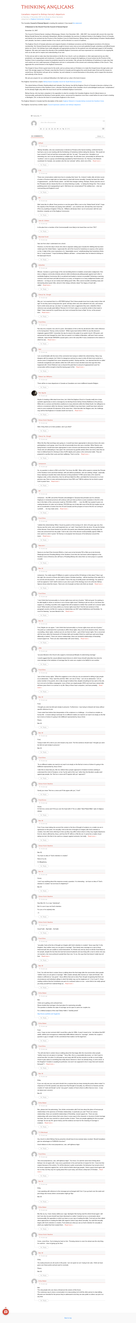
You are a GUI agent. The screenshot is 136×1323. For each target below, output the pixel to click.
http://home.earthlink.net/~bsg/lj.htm (48, 1014)
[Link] (63, 129)
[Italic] (43, 129)
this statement (77, 23)
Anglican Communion (37, 19)
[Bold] (41, 129)
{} (66, 128)
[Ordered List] (52, 129)
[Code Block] (60, 129)
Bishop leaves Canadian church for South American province (62, 81)
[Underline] (46, 129)
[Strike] (49, 129)
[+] (69, 128)
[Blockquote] (57, 129)
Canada (47, 19)
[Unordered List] (54, 129)
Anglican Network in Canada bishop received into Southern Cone (83, 101)
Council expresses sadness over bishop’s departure (64, 104)
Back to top (68, 1318)
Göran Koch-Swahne (46, 420)
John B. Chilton (44, 220)
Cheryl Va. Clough (45, 294)
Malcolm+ (42, 545)
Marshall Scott (43, 237)
